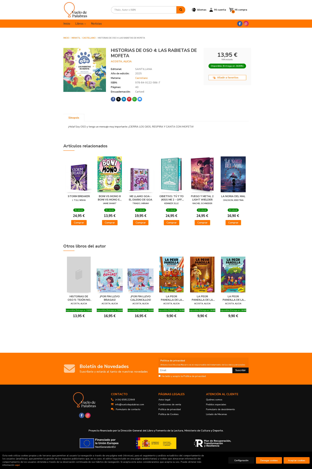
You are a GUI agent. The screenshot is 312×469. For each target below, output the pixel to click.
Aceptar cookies (296, 460)
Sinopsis (73, 118)
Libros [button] (79, 24)
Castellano (89, 38)
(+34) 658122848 (125, 399)
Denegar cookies (269, 460)
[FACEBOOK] (239, 23)
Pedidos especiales (216, 404)
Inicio (66, 38)
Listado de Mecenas (216, 414)
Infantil (76, 38)
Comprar (79, 222)
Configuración (241, 460)
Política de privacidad (169, 409)
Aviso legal (164, 399)
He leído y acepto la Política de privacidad (184, 376)
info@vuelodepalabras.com (129, 404)
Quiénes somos (214, 399)
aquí (17, 465)
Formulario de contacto (128, 409)
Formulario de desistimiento (220, 409)
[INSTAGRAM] (246, 23)
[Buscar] (180, 9)
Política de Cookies (168, 414)
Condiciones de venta (169, 404)
